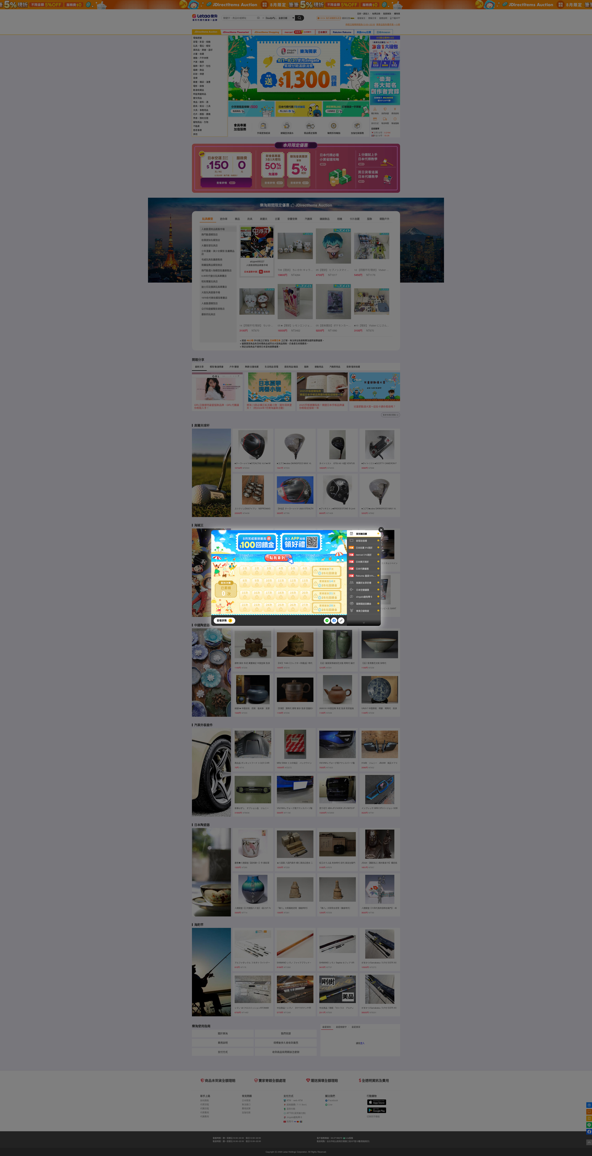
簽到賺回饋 (361, 533)
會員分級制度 (362, 610)
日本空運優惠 (362, 589)
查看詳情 (222, 620)
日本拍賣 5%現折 (360, 547)
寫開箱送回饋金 (363, 603)
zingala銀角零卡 (364, 596)
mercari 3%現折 (360, 554)
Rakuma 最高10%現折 (363, 575)
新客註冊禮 (361, 540)
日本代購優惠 (359, 568)
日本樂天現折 (359, 561)
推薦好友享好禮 (363, 582)
